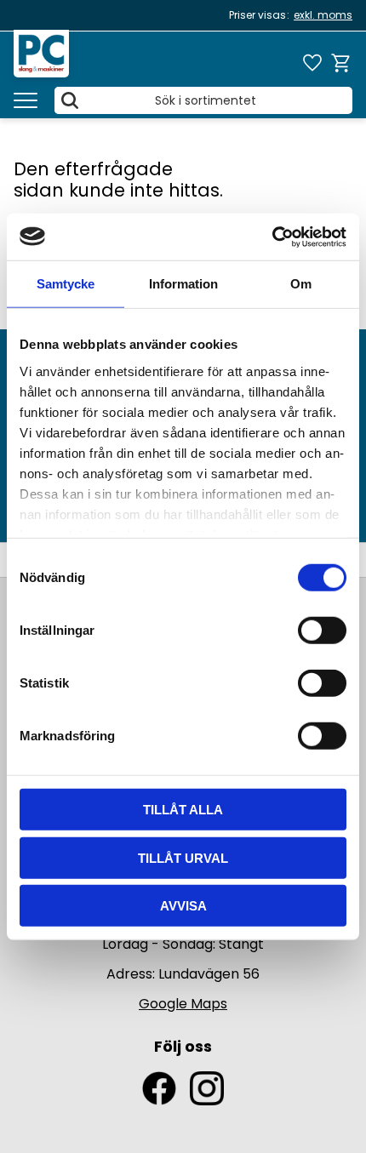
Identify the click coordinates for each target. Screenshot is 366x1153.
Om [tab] (301, 284)
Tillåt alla (183, 809)
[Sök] (69, 100)
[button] (25, 100)
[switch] (322, 630)
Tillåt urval (183, 857)
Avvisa (183, 906)
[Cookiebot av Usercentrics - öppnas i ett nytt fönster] (271, 236)
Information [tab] (183, 284)
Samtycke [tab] (65, 284)
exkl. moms (323, 15)
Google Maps (183, 1003)
